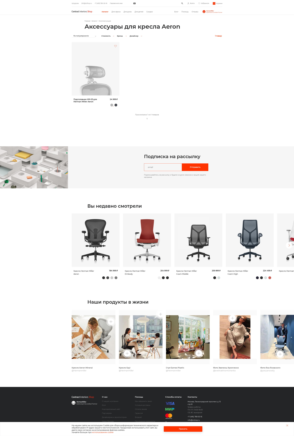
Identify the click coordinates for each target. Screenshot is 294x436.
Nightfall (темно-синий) (257, 277)
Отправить (195, 167)
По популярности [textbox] (81, 36)
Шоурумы (75, 3)
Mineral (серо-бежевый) (111, 105)
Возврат (138, 417)
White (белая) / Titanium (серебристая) (159, 277)
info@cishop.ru (86, 3)
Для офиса (116, 12)
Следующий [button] (289, 245)
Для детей (139, 12)
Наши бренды (108, 421)
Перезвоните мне (116, 3)
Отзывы (195, 12)
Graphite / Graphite (103, 277)
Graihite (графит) (115, 105)
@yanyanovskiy (267, 371)
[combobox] (85, 35)
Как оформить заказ (143, 401)
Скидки (149, 12)
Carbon (107, 277)
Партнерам (107, 413)
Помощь (185, 12)
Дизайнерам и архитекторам (114, 417)
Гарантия (139, 413)
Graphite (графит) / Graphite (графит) (163, 277)
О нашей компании (110, 401)
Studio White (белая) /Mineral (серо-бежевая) (218, 277)
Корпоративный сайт (111, 409)
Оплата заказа (141, 409)
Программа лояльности (145, 421)
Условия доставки (142, 405)
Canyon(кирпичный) (269, 277)
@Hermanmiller (79, 371)
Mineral (111, 277)
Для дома (127, 12)
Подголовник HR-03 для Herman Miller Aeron (85, 100)
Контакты (192, 397)
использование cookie (102, 432)
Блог (176, 12)
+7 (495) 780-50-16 (101, 3)
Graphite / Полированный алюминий (116, 277)
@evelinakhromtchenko (224, 371)
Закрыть (287, 425)
